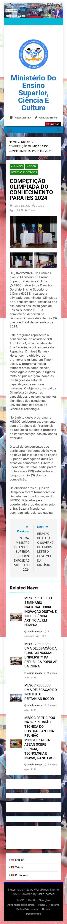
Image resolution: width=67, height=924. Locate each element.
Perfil (31, 900)
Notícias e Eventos (24, 172)
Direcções (44, 900)
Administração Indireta (21, 904)
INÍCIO (21, 900)
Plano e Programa (49, 904)
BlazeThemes (45, 893)
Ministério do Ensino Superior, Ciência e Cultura (33, 93)
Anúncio (17, 166)
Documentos (33, 913)
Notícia (31, 166)
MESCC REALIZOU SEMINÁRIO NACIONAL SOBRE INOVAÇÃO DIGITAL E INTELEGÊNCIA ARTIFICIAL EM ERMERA (40, 611)
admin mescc (34, 631)
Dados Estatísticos (27, 909)
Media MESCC (22, 206)
